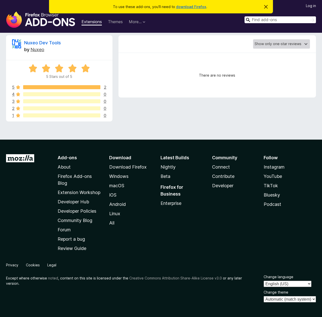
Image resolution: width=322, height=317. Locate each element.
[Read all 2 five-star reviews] (61, 87)
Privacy (12, 265)
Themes (115, 21)
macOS (116, 185)
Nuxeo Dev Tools (42, 42)
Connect (221, 167)
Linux (114, 213)
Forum (64, 229)
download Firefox (191, 7)
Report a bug (71, 239)
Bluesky (272, 195)
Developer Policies (77, 211)
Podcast (272, 204)
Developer (222, 185)
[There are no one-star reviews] (61, 115)
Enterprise (170, 203)
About (64, 167)
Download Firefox (128, 167)
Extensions (92, 21)
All (111, 223)
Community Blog (75, 220)
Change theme (276, 292)
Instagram (274, 167)
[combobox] (280, 19)
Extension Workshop (79, 192)
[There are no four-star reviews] (61, 94)
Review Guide (72, 248)
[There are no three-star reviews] (61, 101)
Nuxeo (37, 49)
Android (117, 204)
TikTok (271, 185)
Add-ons (67, 157)
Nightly (168, 167)
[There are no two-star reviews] (61, 108)
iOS (112, 195)
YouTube (273, 176)
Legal (51, 265)
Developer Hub (73, 201)
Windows (119, 176)
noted (53, 278)
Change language (278, 277)
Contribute (223, 176)
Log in (311, 6)
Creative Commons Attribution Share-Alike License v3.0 (175, 278)
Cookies (33, 265)
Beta (165, 176)
